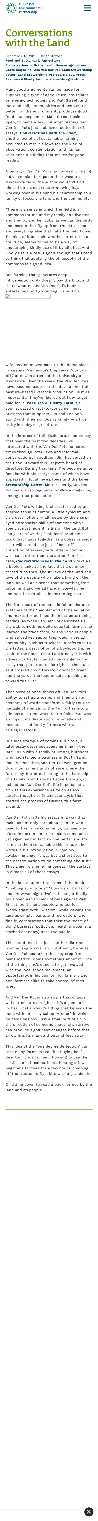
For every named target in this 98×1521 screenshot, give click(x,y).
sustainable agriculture (65, 79)
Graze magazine (18, 70)
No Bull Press (74, 74)
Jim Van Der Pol (47, 70)
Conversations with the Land (28, 65)
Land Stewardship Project (39, 74)
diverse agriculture (70, 65)
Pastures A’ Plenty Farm (50, 403)
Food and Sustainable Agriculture (32, 60)
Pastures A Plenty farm (24, 79)
